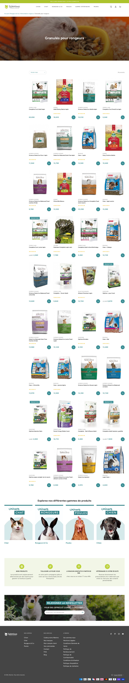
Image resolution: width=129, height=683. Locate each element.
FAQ (45, 652)
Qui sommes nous (69, 637)
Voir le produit (49, 117)
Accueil (6, 13)
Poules (26, 646)
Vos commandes (49, 646)
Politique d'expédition (70, 663)
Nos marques (48, 640)
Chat (25, 640)
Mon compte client (50, 643)
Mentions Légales (69, 640)
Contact (46, 649)
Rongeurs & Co (14, 13)
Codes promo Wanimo (51, 637)
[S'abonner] (83, 612)
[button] (111, 7)
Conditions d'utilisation (71, 660)
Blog (45, 655)
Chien (26, 637)
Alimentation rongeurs (27, 13)
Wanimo (11, 675)
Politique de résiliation (71, 666)
